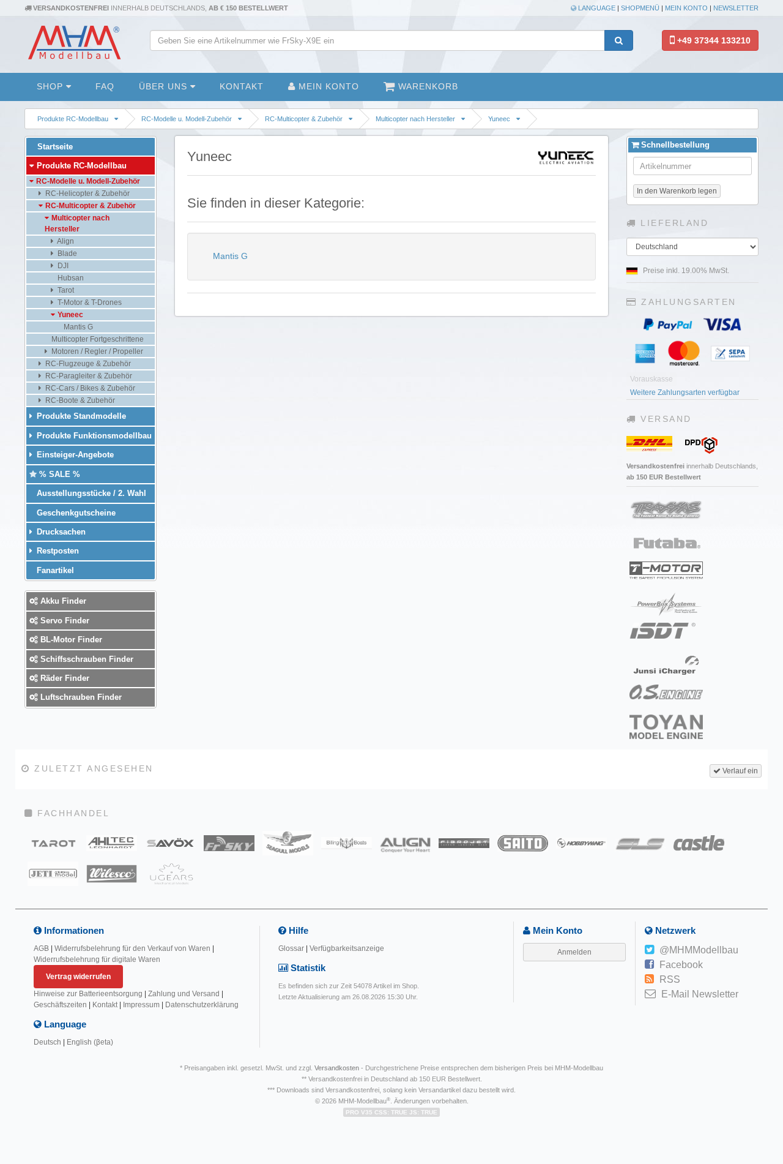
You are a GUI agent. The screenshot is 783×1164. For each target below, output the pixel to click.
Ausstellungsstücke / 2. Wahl (90, 493)
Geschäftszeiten (60, 1005)
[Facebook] (649, 965)
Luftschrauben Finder (80, 697)
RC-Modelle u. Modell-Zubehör (186, 118)
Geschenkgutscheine (75, 512)
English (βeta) (90, 1042)
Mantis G (229, 256)
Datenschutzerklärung (202, 1005)
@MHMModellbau (698, 950)
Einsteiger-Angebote (74, 454)
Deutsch (47, 1042)
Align (65, 241)
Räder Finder (63, 678)
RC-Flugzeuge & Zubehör (87, 363)
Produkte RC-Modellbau (72, 118)
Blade (66, 253)
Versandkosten (336, 1068)
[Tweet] (649, 950)
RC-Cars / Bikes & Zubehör (89, 388)
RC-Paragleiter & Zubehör (87, 376)
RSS (669, 979)
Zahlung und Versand (184, 993)
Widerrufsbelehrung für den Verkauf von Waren (132, 948)
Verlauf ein (739, 771)
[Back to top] (771, 1046)
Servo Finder (63, 620)
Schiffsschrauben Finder (85, 659)
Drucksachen (60, 531)
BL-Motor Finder (70, 639)
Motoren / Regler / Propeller (96, 351)
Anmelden (574, 952)
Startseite (54, 146)
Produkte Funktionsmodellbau (93, 435)
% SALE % (58, 474)
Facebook (681, 964)
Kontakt (242, 86)
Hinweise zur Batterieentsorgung (88, 993)
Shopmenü (640, 8)
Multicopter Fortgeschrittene (97, 339)
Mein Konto (686, 8)
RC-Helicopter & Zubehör (86, 193)
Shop (51, 86)
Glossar (291, 948)
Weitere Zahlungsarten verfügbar (685, 392)
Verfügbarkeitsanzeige (347, 948)
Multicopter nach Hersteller (415, 118)
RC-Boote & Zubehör (79, 400)
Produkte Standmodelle (80, 416)
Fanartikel (54, 570)
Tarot (65, 290)
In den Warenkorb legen (677, 191)
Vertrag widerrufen (78, 976)
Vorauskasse (651, 379)
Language (595, 8)
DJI (62, 265)
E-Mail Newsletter (699, 994)
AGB (41, 948)
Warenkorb (426, 86)
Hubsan (70, 278)
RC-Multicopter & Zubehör (304, 118)
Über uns (164, 86)
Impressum (141, 1005)
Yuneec (499, 118)
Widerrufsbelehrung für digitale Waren (97, 959)
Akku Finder (62, 601)
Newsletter (736, 8)
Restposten (56, 550)
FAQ (104, 86)
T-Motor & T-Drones (89, 302)
